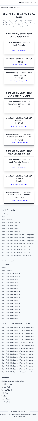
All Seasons (5, 214)
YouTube (4, 396)
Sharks (11, 7)
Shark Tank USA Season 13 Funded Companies (17, 336)
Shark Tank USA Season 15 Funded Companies (17, 330)
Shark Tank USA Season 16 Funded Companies (17, 327)
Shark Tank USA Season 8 (10, 297)
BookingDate (6, 402)
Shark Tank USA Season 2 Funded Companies (17, 369)
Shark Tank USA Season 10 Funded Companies (17, 345)
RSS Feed (4, 393)
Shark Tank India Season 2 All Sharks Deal (16, 252)
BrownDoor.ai (6, 399)
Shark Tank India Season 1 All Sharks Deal (16, 255)
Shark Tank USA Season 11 (10, 288)
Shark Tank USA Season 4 (10, 309)
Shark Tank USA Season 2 (10, 315)
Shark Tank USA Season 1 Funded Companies (17, 372)
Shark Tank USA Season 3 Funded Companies (17, 366)
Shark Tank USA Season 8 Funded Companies (17, 351)
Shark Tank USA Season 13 (10, 282)
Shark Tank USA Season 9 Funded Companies (17, 348)
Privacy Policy (6, 387)
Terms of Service (7, 390)
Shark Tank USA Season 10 (10, 291)
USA (6, 7)
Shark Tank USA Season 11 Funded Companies (17, 342)
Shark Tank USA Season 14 (10, 279)
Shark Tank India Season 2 (10, 229)
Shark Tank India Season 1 (10, 232)
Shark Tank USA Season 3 (10, 312)
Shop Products (6, 220)
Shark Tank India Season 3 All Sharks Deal (16, 249)
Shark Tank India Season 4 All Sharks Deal (16, 246)
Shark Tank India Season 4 (10, 223)
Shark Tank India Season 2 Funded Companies (17, 241)
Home (2, 7)
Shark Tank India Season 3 (10, 226)
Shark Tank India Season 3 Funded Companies (17, 238)
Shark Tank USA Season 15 (10, 276)
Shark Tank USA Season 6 (10, 303)
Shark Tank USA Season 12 (10, 285)
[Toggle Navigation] (2, 3)
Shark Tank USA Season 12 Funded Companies (17, 339)
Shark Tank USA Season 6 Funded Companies (17, 357)
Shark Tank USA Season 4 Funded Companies (17, 363)
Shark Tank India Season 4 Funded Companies (17, 235)
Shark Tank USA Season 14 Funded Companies (17, 333)
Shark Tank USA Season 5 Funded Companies (17, 360)
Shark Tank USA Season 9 (10, 294)
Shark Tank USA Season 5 (10, 306)
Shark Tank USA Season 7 (10, 300)
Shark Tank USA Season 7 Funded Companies (17, 354)
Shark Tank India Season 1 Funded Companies (17, 243)
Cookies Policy (6, 384)
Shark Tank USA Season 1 (10, 318)
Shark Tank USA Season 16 (10, 273)
